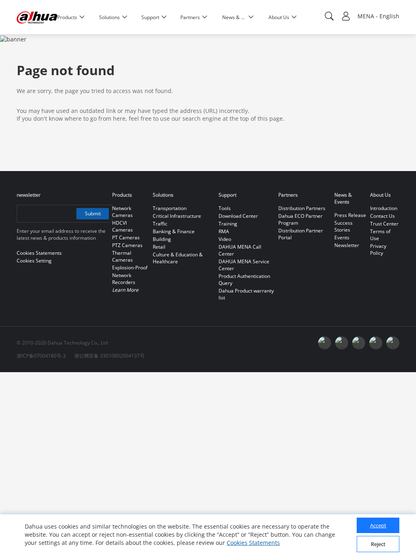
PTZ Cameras (127, 245)
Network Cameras (122, 212)
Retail (159, 246)
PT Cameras (126, 237)
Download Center (238, 215)
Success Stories (343, 226)
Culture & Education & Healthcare (178, 258)
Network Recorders (123, 279)
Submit (93, 213)
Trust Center (384, 223)
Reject (378, 544)
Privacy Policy (378, 249)
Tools (225, 208)
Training (228, 223)
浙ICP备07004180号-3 (41, 355)
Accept (378, 525)
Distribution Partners (301, 208)
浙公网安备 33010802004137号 (109, 355)
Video (225, 239)
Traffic (160, 223)
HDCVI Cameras (122, 226)
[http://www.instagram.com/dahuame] (358, 342)
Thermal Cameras (122, 256)
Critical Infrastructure (177, 215)
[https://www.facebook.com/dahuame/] (392, 342)
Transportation (169, 208)
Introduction (383, 208)
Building (162, 239)
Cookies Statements (253, 542)
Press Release (350, 215)
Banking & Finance (174, 231)
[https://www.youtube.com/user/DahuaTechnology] (324, 342)
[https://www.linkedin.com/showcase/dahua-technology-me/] (375, 342)
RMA (224, 231)
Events (341, 237)
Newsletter (346, 245)
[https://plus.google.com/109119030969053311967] (341, 342)
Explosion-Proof (129, 267)
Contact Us (382, 215)
